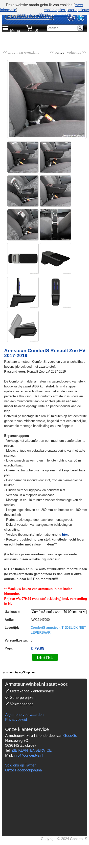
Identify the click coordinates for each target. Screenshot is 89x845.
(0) (35, 30)
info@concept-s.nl (28, 755)
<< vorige (57, 51)
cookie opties (55, 10)
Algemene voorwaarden (24, 714)
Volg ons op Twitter (20, 765)
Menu (15, 30)
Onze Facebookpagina (23, 770)
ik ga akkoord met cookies (50, 15)
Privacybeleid (16, 719)
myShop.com (27, 672)
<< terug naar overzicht (21, 51)
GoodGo (70, 735)
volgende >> (76, 51)
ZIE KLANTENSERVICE (32, 750)
